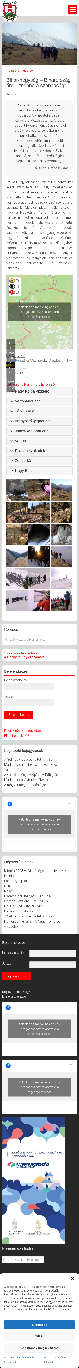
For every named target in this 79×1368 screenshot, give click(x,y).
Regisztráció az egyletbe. (20, 992)
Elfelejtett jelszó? (16, 736)
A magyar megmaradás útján (25, 785)
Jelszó (9, 697)
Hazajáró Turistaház (18, 911)
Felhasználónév (15, 680)
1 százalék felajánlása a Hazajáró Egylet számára (24, 655)
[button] (73, 1279)
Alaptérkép (23, 360)
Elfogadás (39, 1325)
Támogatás (12, 770)
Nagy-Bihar (24, 470)
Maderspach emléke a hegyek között (31, 765)
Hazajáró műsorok (19, 70)
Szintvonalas (40, 360)
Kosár (8, 891)
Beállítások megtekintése (39, 1348)
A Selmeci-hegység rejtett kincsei (28, 760)
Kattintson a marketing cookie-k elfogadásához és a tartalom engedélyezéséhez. (39, 311)
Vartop (20, 441)
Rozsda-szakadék (30, 451)
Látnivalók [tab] (17, 373)
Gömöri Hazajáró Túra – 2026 (26, 901)
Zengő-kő (23, 461)
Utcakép (55, 360)
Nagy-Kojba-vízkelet (32, 391)
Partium (29, 384)
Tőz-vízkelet (25, 411)
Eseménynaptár (15, 881)
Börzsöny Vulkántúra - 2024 (24, 906)
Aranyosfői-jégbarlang (33, 421)
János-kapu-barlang (31, 431)
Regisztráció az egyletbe (22, 731)
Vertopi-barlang (28, 401)
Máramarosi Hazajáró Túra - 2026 (29, 896)
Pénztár (10, 886)
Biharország (47, 384)
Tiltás (39, 1336)
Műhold (68, 360)
